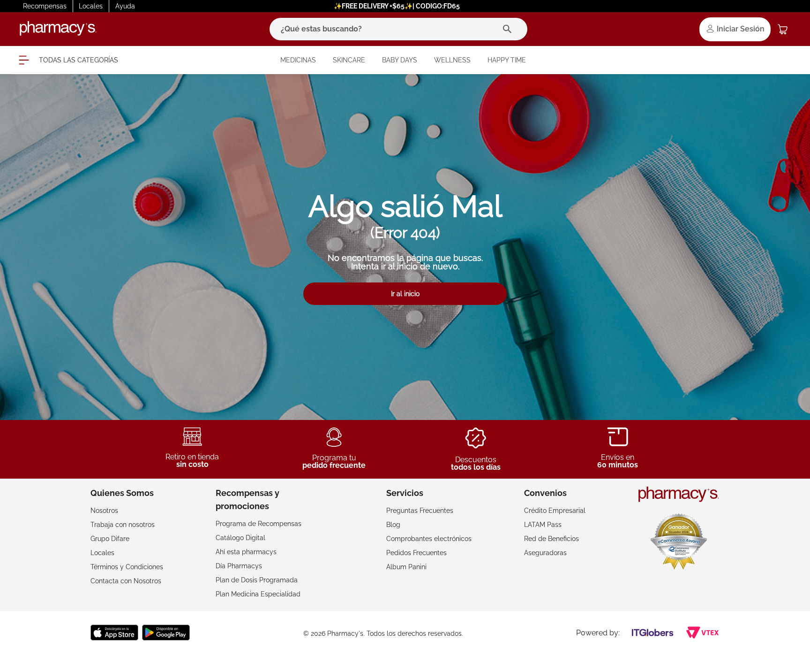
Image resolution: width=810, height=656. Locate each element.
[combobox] (398, 29)
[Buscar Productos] (509, 29)
